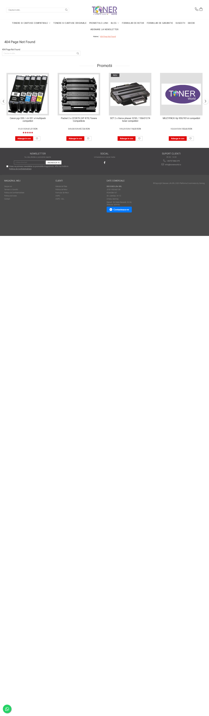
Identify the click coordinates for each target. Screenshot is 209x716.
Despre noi (8, 186)
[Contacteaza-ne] (196, 9)
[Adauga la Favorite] (37, 138)
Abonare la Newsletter (104, 29)
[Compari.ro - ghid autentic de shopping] (14, 225)
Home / (96, 37)
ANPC (57, 196)
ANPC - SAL (59, 199)
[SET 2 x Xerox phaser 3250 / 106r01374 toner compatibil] (130, 94)
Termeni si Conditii (11, 190)
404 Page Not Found (108, 37)
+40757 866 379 (173, 161)
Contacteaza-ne (121, 209)
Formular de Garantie (160, 23)
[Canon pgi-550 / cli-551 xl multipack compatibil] (27, 94)
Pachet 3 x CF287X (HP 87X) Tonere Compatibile (79, 119)
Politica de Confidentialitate (20, 169)
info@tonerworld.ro (173, 165)
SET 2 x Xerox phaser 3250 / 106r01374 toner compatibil (130, 119)
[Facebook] (104, 162)
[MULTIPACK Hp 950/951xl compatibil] (181, 94)
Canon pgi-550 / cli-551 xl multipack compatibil (28, 119)
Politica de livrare (10, 196)
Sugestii (180, 23)
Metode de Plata (61, 186)
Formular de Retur (133, 23)
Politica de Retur (61, 190)
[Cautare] (66, 10)
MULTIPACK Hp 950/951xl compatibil (181, 118)
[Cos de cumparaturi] (201, 9)
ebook (191, 23)
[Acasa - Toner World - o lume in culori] (104, 10)
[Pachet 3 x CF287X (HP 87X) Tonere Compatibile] (79, 94)
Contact (7, 199)
